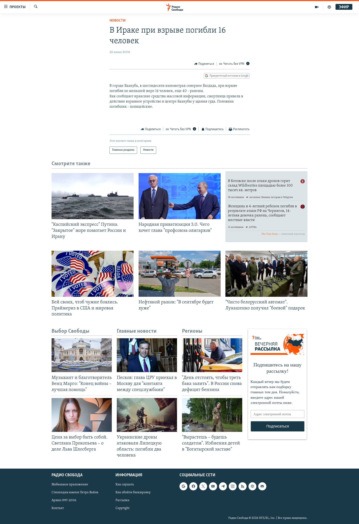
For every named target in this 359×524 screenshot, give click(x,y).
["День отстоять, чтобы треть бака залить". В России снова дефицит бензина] (212, 355)
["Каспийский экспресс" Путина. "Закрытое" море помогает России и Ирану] (93, 196)
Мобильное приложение (70, 484)
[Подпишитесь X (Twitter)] (203, 486)
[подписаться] (262, 486)
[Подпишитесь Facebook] (193, 486)
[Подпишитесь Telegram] (223, 486)
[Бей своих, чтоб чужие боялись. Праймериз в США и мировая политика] (93, 274)
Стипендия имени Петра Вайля (75, 492)
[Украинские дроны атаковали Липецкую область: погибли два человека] (147, 415)
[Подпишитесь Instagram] (233, 486)
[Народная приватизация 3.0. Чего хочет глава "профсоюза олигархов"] (180, 196)
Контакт (58, 508)
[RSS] (242, 486)
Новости (117, 21)
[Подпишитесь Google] (183, 486)
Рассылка (122, 500)
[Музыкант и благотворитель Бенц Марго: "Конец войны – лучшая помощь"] (82, 355)
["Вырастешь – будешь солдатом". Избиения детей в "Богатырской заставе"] (212, 415)
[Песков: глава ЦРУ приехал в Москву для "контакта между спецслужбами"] (147, 355)
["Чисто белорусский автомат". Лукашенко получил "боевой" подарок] (266, 274)
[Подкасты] (252, 486)
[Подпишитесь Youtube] (213, 486)
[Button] (204, 64)
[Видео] (316, 7)
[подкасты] (329, 7)
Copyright (122, 508)
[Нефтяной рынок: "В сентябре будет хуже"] (180, 274)
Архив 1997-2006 (64, 500)
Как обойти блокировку (133, 492)
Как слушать (125, 484)
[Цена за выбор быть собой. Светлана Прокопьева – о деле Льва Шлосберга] (82, 415)
